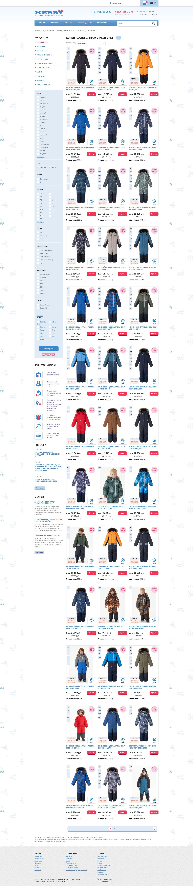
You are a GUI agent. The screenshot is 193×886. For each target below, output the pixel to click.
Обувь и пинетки (43, 85)
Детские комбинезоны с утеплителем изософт (45, 502)
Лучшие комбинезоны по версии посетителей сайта (48, 520)
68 (53, 197)
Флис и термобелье (44, 63)
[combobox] (90, 43)
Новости (69, 859)
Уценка (42, 263)
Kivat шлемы (102, 870)
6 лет (42, 333)
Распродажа (102, 23)
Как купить (38, 861)
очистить (40, 316)
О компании (39, 856)
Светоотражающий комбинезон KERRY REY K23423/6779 (79, 807)
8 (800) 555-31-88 (124, 11)
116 (53, 209)
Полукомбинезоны (44, 55)
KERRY (42, 232)
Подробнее (61, 841)
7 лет (53, 333)
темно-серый (44, 144)
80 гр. (42, 281)
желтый (42, 110)
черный (42, 151)
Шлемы (39, 72)
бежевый (43, 97)
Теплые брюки (42, 59)
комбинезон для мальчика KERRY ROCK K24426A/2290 (80, 627)
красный (43, 122)
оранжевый (44, 132)
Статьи (68, 861)
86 (41, 203)
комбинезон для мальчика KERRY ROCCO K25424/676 (80, 328)
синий (42, 141)
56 (53, 194)
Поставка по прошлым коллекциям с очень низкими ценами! (47, 454)
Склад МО (43, 308)
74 (41, 200)
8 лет (42, 336)
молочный (43, 129)
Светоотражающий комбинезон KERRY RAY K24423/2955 (79, 508)
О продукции (39, 859)
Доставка (38, 863)
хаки (41, 125)
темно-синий (44, 147)
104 (53, 206)
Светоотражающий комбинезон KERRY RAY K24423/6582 (142, 508)
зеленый (43, 113)
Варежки (40, 80)
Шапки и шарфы (43, 68)
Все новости (40, 488)
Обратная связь (71, 865)
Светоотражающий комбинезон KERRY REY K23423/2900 (142, 747)
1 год (54, 322)
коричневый (44, 119)
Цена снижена (45, 257)
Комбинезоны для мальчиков (47, 535)
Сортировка (70, 43)
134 (41, 216)
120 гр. (42, 284)
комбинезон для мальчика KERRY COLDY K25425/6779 (111, 328)
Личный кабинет (117, 3)
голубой (43, 107)
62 (41, 197)
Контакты (69, 856)
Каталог (42, 23)
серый (42, 138)
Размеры (38, 870)
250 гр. (42, 290)
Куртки (40, 51)
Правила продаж (72, 868)
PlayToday (43, 236)
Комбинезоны (42, 42)
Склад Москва (45, 305)
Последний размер (46, 260)
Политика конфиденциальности (76, 870)
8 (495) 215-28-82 (103, 11)
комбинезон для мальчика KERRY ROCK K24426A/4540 (111, 627)
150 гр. (42, 287)
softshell (43, 278)
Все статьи (39, 552)
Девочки (54, 23)
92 (53, 203)
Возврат (37, 868)
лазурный (43, 154)
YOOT (42, 239)
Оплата (37, 865)
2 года (42, 327)
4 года (42, 330)
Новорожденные (85, 23)
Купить (91, 94)
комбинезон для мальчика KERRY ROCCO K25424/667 (142, 268)
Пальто (100, 863)
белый (42, 100)
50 (41, 194)
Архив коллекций (103, 874)
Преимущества (71, 863)
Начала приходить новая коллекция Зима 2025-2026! (46, 480)
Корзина (151, 2)
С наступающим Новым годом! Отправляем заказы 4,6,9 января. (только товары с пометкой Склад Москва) (48, 467)
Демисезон (44, 179)
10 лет (42, 339)
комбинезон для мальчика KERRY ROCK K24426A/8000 (142, 627)
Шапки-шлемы (102, 868)
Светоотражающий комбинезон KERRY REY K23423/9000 (111, 807)
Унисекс (54, 167)
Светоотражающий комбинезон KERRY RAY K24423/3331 (111, 508)
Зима (41, 182)
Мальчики (68, 23)
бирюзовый (44, 104)
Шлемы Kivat (42, 76)
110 (41, 209)
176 (41, 219)
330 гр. (42, 293)
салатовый (43, 135)
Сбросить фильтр (48, 354)
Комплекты (41, 46)
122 (41, 213)
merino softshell (45, 274)
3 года (54, 327)
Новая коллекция (46, 250)
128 (53, 213)
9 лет (53, 336)
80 (53, 200)
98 (41, 206)
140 (53, 216)
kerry (46, 879)
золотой (42, 116)
